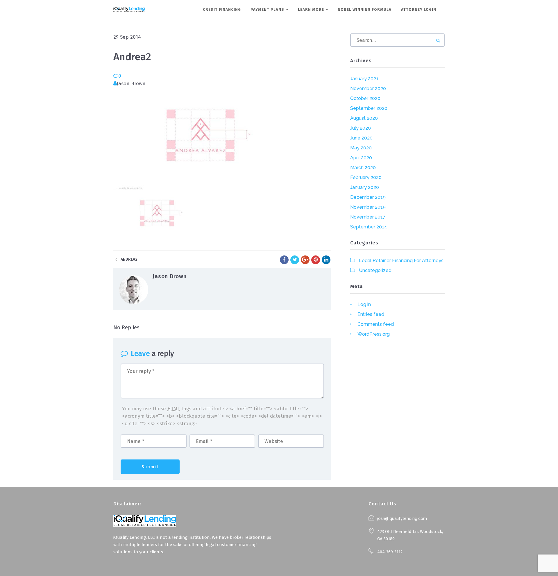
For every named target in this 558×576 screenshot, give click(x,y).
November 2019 (368, 207)
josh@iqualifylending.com (402, 518)
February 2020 (366, 177)
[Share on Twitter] (294, 259)
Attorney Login (418, 9)
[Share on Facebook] (284, 259)
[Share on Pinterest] (315, 259)
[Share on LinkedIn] (326, 259)
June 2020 (361, 138)
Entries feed (370, 314)
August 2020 (364, 118)
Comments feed (375, 324)
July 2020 (360, 128)
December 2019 (368, 197)
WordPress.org (373, 334)
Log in (364, 304)
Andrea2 (129, 259)
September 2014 (368, 227)
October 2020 (365, 98)
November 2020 (368, 88)
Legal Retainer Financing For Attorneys (401, 260)
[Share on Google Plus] (305, 259)
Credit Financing (222, 9)
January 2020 (364, 187)
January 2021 (364, 78)
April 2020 (361, 157)
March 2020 (363, 167)
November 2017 (367, 217)
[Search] (438, 40)
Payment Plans (268, 9)
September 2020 (368, 108)
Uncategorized (375, 270)
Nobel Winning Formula (364, 9)
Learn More (311, 9)
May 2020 (361, 148)
